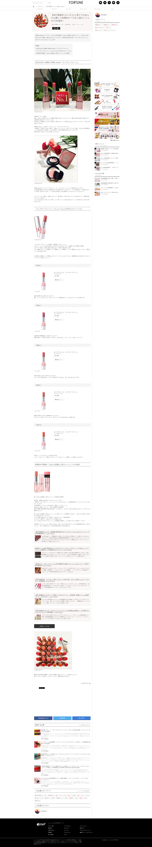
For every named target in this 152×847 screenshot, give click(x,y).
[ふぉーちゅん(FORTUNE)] (76, 3)
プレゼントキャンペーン (85, 830)
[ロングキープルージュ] (62, 650)
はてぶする (81, 718)
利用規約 (50, 832)
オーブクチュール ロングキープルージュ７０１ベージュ (66, 392)
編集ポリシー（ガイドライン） (86, 832)
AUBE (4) (68, 24)
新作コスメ (99, 24)
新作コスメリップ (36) (63, 798)
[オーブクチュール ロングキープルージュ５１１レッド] (43, 360)
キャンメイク (100, 30)
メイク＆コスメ (67, 826)
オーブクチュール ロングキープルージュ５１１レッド (66, 352)
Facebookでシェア (43, 718)
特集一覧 (82, 828)
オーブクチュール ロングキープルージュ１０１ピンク (66, 273)
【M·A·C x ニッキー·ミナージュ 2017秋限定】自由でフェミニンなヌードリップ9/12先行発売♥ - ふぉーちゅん (62, 564)
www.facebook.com (38, 111)
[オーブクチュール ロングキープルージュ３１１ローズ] (43, 321)
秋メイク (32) (84, 798)
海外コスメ (107, 24)
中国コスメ (115, 24)
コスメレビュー (97, 9)
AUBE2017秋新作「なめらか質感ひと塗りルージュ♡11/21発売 (53, 53)
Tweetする (62, 718)
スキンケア (54, 9)
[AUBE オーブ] (62, 481)
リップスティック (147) (84, 795)
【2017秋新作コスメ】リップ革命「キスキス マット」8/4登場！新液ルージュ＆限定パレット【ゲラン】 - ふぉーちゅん (62, 596)
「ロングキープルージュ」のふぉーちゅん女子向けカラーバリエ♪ (53, 51)
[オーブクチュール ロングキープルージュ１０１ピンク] (43, 281)
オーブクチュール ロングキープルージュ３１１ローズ (66, 313)
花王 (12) (38, 800)
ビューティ (68, 9)
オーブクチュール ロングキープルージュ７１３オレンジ (66, 432)
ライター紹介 (51, 826)
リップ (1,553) (72, 795)
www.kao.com (37, 492)
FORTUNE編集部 (44, 738)
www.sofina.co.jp (38, 239)
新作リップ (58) (74, 798)
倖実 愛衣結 (43, 811)
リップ (109, 27)
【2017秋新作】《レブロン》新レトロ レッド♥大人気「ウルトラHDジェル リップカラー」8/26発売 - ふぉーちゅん (62, 580)
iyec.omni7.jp (37, 291)
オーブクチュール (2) (78, 24)
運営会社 (50, 828)
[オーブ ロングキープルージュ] (62, 227)
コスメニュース (83, 9)
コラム (112, 9)
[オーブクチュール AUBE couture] (62, 159)
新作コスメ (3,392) (50, 798)
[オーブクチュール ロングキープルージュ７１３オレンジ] (43, 440)
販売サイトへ (59, 280)
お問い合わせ (51, 830)
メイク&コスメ (39, 9)
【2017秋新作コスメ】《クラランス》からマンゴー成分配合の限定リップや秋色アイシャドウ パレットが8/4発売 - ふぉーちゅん (62, 611)
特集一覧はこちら (114, 140)
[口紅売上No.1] (62, 90)
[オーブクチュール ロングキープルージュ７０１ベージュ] (43, 400)
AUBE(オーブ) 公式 (44, 626)
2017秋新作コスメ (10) (58, 24)
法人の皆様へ (51, 834)
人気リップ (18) (39, 798)
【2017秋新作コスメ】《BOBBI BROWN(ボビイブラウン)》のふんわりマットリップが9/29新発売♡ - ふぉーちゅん (62, 532)
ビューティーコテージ (110, 30)
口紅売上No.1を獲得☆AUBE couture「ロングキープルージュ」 (53, 48)
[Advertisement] (47, 702)
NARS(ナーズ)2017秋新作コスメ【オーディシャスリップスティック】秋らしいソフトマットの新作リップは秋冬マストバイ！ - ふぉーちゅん (62, 549)
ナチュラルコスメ (100, 27)
